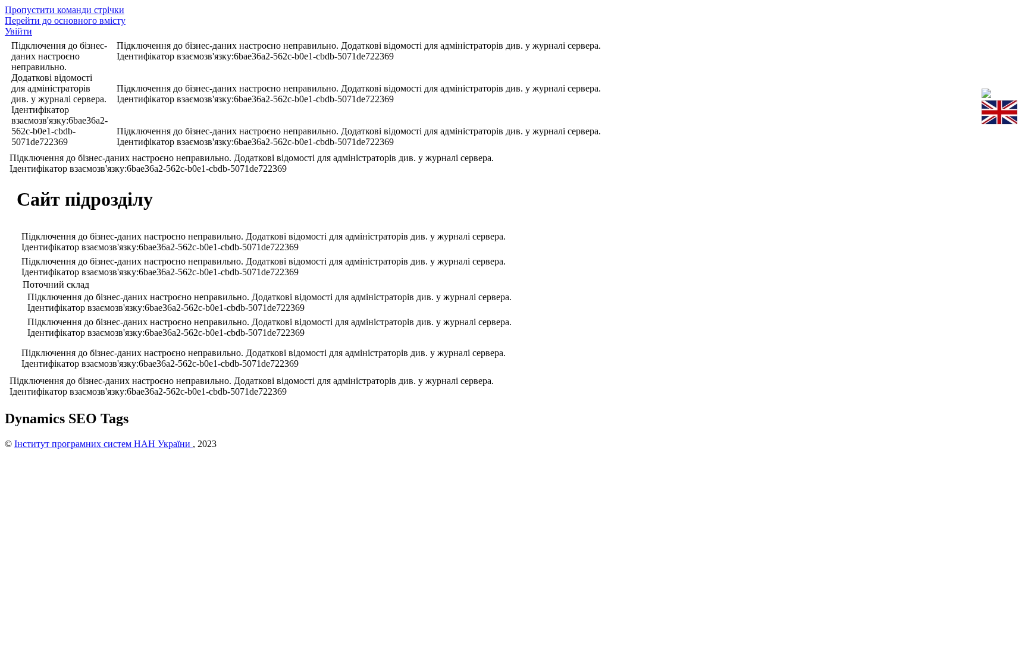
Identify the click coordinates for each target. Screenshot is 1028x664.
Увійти (18, 31)
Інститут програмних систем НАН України (103, 444)
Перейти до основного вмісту (65, 20)
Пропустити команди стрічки (64, 10)
